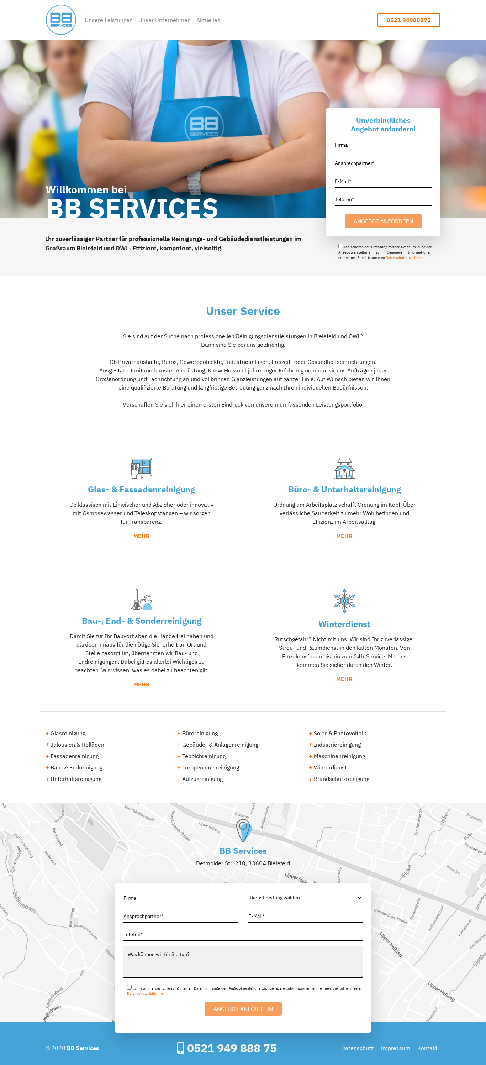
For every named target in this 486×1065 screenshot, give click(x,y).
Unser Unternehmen (164, 20)
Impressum (395, 1047)
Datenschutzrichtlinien (404, 257)
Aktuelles (208, 20)
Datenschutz (357, 1047)
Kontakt (427, 1047)
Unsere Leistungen (109, 20)
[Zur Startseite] (61, 20)
